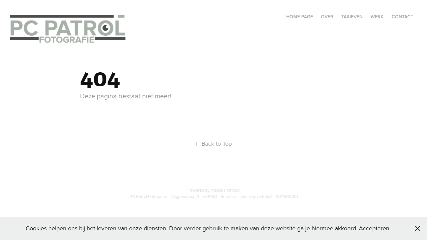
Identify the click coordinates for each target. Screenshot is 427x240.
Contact (402, 16)
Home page (299, 16)
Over (327, 16)
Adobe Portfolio (225, 190)
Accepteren (374, 228)
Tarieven (352, 16)
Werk (377, 16)
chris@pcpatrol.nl (256, 196)
